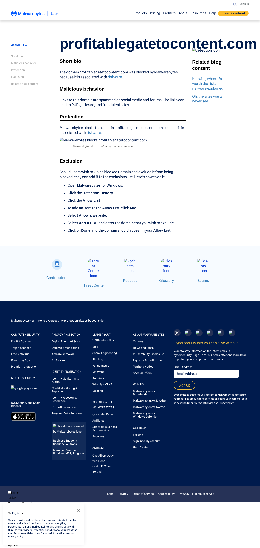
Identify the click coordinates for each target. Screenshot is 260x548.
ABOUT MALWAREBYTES (148, 334)
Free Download (233, 13)
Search (235, 4)
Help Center (141, 447)
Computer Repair (103, 414)
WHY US (138, 384)
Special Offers (142, 373)
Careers (138, 341)
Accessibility (166, 493)
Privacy (123, 493)
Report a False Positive (147, 360)
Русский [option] (13, 545)
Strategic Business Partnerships (104, 428)
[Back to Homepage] (35, 15)
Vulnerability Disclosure (148, 354)
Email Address (183, 367)
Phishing (98, 359)
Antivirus (98, 378)
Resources (198, 13)
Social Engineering (104, 353)
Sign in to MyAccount (146, 441)
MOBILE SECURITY (23, 378)
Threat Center (93, 285)
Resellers (98, 436)
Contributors (56, 278)
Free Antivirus (20, 354)
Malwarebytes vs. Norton (149, 407)
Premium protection (24, 366)
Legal (110, 493)
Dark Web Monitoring (65, 347)
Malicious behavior (23, 63)
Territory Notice (143, 366)
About (183, 13)
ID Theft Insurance (64, 407)
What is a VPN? (102, 384)
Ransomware (100, 365)
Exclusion (17, 77)
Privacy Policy (226, 402)
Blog (95, 346)
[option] (21, 498)
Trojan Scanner (21, 347)
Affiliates (98, 420)
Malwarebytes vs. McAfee (149, 400)
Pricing (155, 13)
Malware (98, 372)
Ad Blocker (59, 360)
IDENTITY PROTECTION (66, 371)
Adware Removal (63, 354)
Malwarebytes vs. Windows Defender (145, 415)
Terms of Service (204, 402)
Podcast (130, 280)
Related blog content (24, 83)
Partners (169, 13)
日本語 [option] (12, 498)
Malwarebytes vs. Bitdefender (144, 393)
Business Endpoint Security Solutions (65, 442)
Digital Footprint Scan (66, 341)
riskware (115, 77)
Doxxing (97, 390)
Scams (203, 280)
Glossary (166, 280)
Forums (138, 434)
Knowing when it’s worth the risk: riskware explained (207, 83)
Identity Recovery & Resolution (64, 399)
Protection (18, 70)
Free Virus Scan (21, 360)
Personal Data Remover (67, 413)
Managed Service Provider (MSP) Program (68, 452)
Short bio (17, 56)
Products (140, 13)
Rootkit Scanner (21, 341)
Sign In (244, 4)
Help (212, 13)
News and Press (143, 347)
